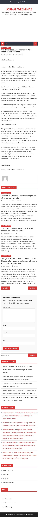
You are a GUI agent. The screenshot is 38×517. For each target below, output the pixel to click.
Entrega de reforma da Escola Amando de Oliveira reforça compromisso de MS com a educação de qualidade (19, 261)
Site (4, 340)
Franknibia (6, 423)
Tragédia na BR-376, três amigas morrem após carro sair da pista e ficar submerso (20, 399)
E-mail (5, 333)
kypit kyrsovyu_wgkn (9, 442)
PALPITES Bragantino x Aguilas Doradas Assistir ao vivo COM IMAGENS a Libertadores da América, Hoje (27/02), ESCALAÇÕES (20, 455)
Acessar (5, 495)
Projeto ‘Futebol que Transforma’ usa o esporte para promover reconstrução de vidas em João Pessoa (19, 392)
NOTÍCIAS (6, 479)
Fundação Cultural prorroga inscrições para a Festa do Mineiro (33, 288)
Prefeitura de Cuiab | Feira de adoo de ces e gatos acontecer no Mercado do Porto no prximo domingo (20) (19, 445)
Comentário (7, 307)
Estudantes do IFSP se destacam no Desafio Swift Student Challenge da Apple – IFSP (6, 288)
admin (19, 201)
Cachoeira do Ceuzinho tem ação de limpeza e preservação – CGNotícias (18, 385)
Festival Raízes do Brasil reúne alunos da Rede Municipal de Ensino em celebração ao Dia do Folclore (17, 370)
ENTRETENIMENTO (5, 47)
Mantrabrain (29, 515)
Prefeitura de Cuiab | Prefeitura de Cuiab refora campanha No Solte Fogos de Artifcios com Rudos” (20, 416)
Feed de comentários (9, 503)
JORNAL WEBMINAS (19, 9)
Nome (4, 325)
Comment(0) (19, 54)
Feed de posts (7, 499)
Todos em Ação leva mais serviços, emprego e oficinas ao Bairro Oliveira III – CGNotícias (18, 378)
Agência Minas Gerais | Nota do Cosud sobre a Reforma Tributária (17, 229)
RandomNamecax (8, 413)
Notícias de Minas (8, 483)
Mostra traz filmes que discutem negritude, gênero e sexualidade (18, 197)
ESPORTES (6, 475)
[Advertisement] (19, 29)
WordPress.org (7, 507)
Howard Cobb (7, 452)
